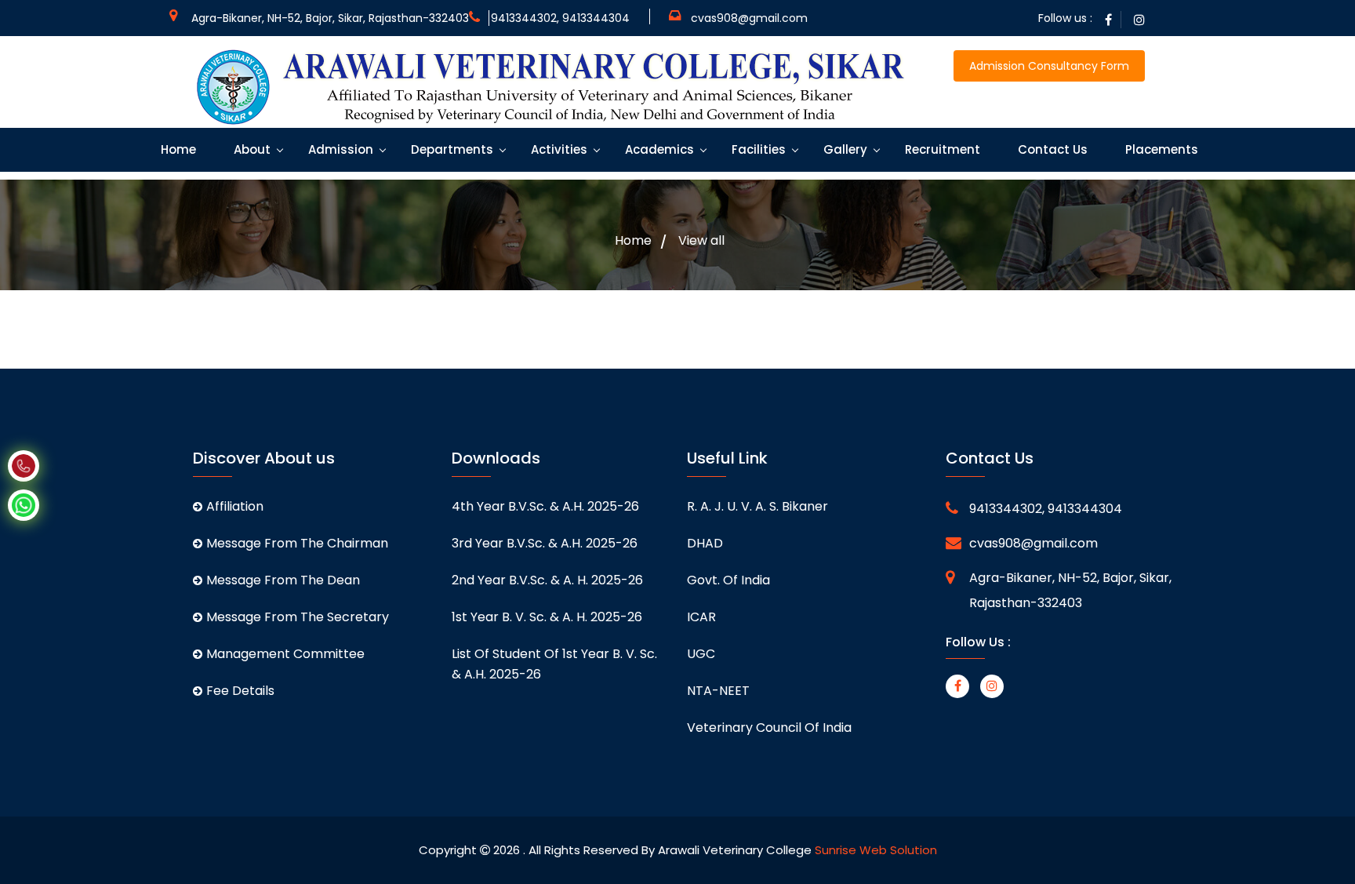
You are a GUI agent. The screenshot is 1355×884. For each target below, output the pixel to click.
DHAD (705, 543)
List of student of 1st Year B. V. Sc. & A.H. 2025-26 (554, 664)
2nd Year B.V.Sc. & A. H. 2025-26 (547, 580)
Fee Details (240, 691)
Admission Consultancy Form (1049, 66)
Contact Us (1051, 149)
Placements (1160, 149)
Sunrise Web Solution (876, 850)
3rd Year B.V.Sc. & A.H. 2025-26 (545, 543)
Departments (450, 149)
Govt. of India (728, 580)
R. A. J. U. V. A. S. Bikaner (757, 506)
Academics (658, 149)
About (251, 149)
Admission (339, 149)
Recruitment (941, 149)
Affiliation (234, 506)
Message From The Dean (283, 580)
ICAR (701, 617)
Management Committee (285, 654)
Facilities (757, 149)
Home (177, 149)
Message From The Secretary (297, 617)
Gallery (843, 149)
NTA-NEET (718, 691)
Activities (557, 149)
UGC (701, 654)
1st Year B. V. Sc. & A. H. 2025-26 (547, 617)
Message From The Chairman (297, 543)
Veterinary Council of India (769, 727)
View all (701, 240)
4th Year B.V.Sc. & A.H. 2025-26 (545, 506)
